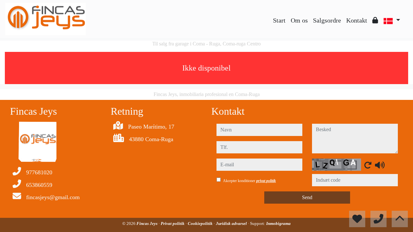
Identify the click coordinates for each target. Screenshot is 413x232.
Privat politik (173, 223)
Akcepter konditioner (249, 181)
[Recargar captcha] (368, 165)
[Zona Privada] (375, 20)
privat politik (266, 181)
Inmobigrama (278, 223)
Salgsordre (327, 20)
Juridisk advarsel (232, 223)
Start (279, 20)
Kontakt (356, 20)
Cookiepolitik (201, 223)
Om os (299, 20)
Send (307, 197)
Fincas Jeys (147, 223)
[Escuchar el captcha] (380, 165)
